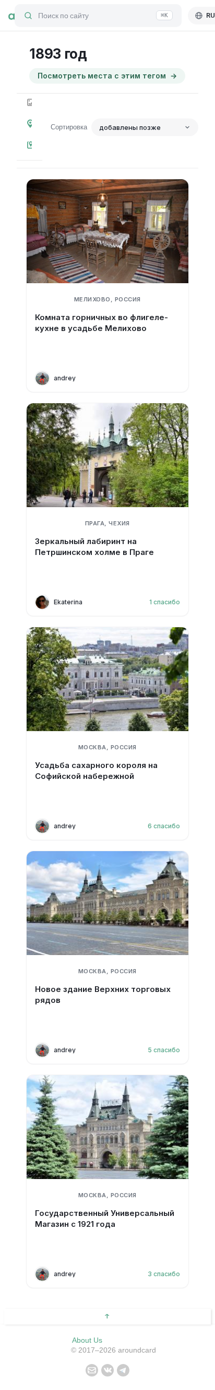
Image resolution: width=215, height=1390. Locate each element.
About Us (87, 1340)
